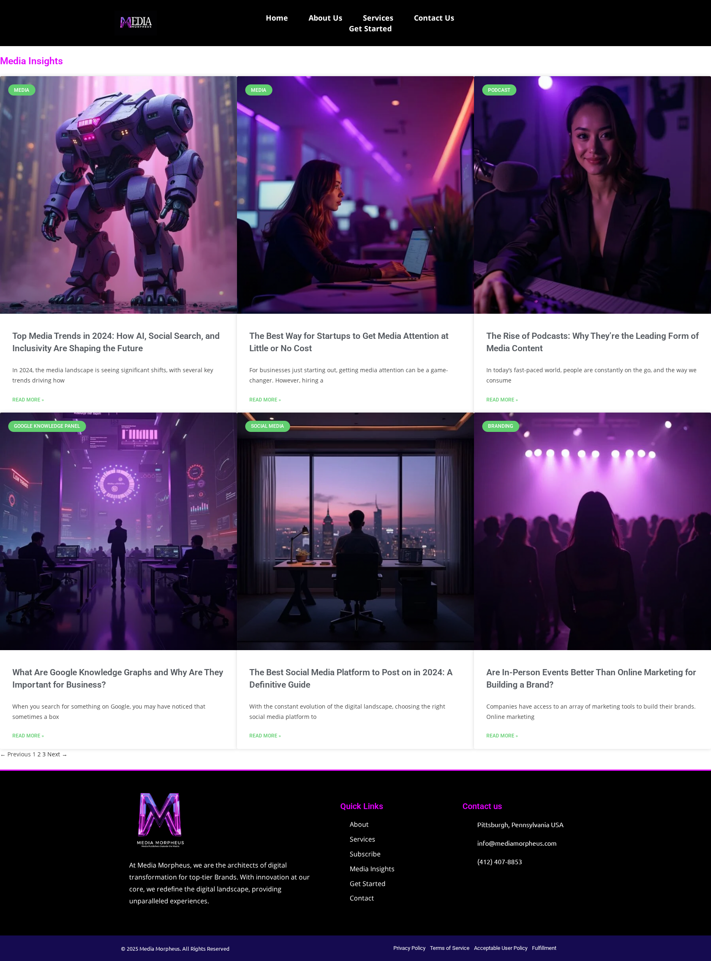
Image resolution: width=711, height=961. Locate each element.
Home (277, 18)
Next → (57, 754)
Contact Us (434, 18)
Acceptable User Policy (500, 948)
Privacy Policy (409, 948)
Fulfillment (544, 948)
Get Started (370, 28)
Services (378, 18)
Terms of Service (449, 948)
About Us (325, 18)
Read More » (28, 400)
